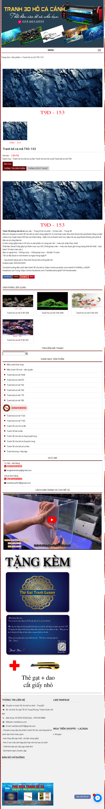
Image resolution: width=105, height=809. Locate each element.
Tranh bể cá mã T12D (16, 416)
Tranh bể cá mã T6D (15, 390)
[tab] (14, 168)
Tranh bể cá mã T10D (16, 405)
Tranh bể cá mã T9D (63, 159)
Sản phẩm (16, 57)
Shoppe (58, 734)
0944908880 (14, 479)
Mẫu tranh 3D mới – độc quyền (20, 370)
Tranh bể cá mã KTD (15, 380)
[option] (15, 131)
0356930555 (14, 466)
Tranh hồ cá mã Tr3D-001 (18, 340)
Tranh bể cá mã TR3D (16, 375)
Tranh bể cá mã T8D (15, 400)
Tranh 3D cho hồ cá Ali (16, 426)
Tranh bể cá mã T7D (15, 395)
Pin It (31, 277)
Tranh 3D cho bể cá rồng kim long (21, 441)
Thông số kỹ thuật (38, 168)
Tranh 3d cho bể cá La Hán (24, 159)
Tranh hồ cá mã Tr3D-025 (87, 313)
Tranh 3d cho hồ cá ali (44, 159)
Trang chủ (5, 57)
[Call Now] (6, 408)
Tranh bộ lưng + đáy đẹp (17, 451)
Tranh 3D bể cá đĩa (15, 431)
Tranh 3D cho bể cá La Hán (18, 446)
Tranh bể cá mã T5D (15, 385)
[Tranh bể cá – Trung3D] (52, 23)
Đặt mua (7, 164)
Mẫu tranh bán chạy (15, 365)
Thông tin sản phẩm (14, 168)
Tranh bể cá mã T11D (16, 410)
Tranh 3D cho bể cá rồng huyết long (22, 436)
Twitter (16, 277)
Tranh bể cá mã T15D (16, 421)
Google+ (24, 277)
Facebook (7, 277)
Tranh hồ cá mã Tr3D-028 (18, 313)
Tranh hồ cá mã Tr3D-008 (52, 313)
